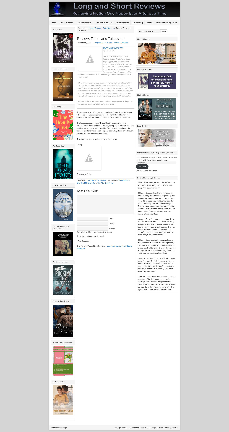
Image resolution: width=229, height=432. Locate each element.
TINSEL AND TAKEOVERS (113, 48)
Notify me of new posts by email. (92, 236)
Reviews (103, 180)
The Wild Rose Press (105, 183)
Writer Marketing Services (168, 427)
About (149, 22)
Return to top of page (59, 427)
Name (111, 218)
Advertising (137, 22)
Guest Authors (65, 22)
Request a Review (104, 22)
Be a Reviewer (122, 22)
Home (53, 22)
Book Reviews (83, 22)
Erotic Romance (93, 180)
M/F (85, 183)
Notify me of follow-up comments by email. (96, 232)
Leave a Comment (121, 42)
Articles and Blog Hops (165, 22)
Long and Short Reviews (114, 9)
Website (112, 229)
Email (111, 224)
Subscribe (142, 166)
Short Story (92, 183)
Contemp (122, 180)
